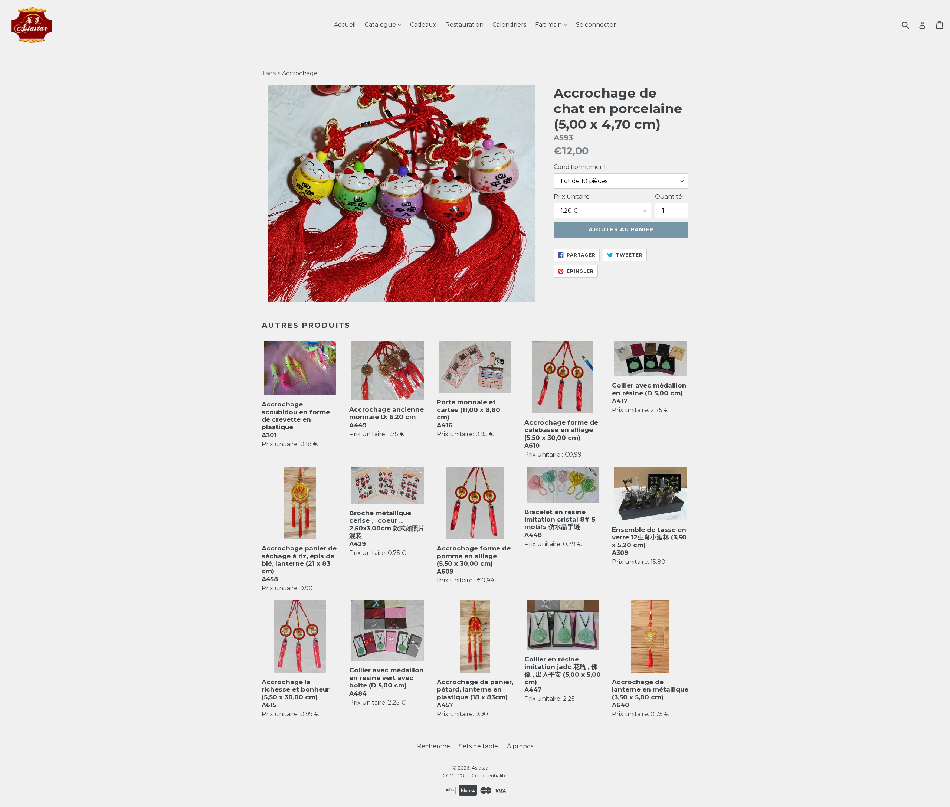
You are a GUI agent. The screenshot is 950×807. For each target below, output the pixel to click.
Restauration (464, 24)
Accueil (345, 24)
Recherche (433, 746)
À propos (520, 746)
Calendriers (509, 24)
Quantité (668, 196)
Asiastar (481, 768)
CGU (462, 775)
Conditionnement (580, 166)
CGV (448, 775)
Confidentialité (489, 775)
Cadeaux (423, 24)
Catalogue (381, 24)
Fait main (549, 24)
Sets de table (478, 746)
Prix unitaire (572, 196)
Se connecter (596, 24)
